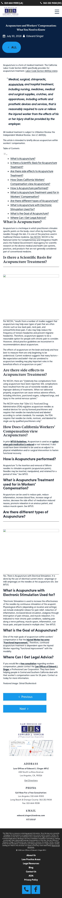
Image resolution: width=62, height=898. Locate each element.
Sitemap (31, 819)
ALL (14, 47)
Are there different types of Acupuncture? (34, 200)
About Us (31, 855)
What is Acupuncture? (22, 158)
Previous (26, 697)
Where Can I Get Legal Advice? (28, 217)
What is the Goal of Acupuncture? (29, 213)
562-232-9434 (45, 799)
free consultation (28, 663)
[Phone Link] (26, 889)
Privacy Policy (31, 879)
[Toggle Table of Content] (5, 154)
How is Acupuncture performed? (29, 188)
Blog (31, 867)
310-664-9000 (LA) (13, 3)
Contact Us (31, 871)
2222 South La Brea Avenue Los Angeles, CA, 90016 (31, 772)
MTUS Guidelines (19, 441)
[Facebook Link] (35, 889)
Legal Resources (31, 863)
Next (23, 709)
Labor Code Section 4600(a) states (41, 71)
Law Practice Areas (31, 859)
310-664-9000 (37, 796)
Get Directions (31, 780)
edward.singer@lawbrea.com (31, 815)
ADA (31, 875)
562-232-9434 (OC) (52, 3)
